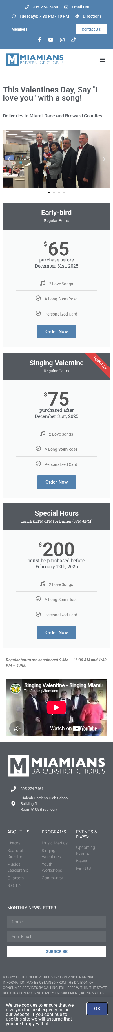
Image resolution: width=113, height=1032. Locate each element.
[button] (102, 60)
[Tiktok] (74, 40)
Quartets (15, 877)
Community (52, 877)
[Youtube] (51, 40)
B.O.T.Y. (15, 885)
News (81, 860)
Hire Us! (83, 868)
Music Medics (55, 842)
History (14, 842)
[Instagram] (62, 40)
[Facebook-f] (39, 40)
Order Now (56, 331)
